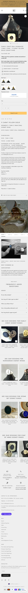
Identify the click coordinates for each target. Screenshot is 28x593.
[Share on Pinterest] (9, 118)
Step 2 (10, 234)
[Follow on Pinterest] (8, 580)
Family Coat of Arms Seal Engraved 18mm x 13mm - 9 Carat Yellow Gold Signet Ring (9, 461)
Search (2, 521)
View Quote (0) (27, 8)
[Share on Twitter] (7, 118)
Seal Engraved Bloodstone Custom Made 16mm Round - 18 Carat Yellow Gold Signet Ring (10, 422)
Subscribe (6, 575)
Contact (2, 531)
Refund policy (4, 536)
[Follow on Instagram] (5, 580)
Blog (2, 538)
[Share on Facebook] (5, 118)
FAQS (2, 525)
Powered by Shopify (19, 586)
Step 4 (23, 234)
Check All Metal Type (14, 223)
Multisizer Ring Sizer (5, 523)
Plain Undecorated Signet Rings (7, 546)
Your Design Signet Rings (6, 557)
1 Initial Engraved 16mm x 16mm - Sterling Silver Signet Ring (10, 384)
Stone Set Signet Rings (5, 555)
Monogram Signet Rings (6, 549)
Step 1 (3, 234)
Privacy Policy (4, 527)
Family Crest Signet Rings (6, 551)
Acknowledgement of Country (7, 540)
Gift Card (3, 559)
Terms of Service (4, 534)
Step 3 (16, 234)
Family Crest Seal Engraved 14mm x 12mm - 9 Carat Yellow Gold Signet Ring (10, 346)
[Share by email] (11, 118)
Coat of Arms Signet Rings (6, 553)
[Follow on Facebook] (2, 580)
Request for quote (14, 113)
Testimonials (3, 529)
